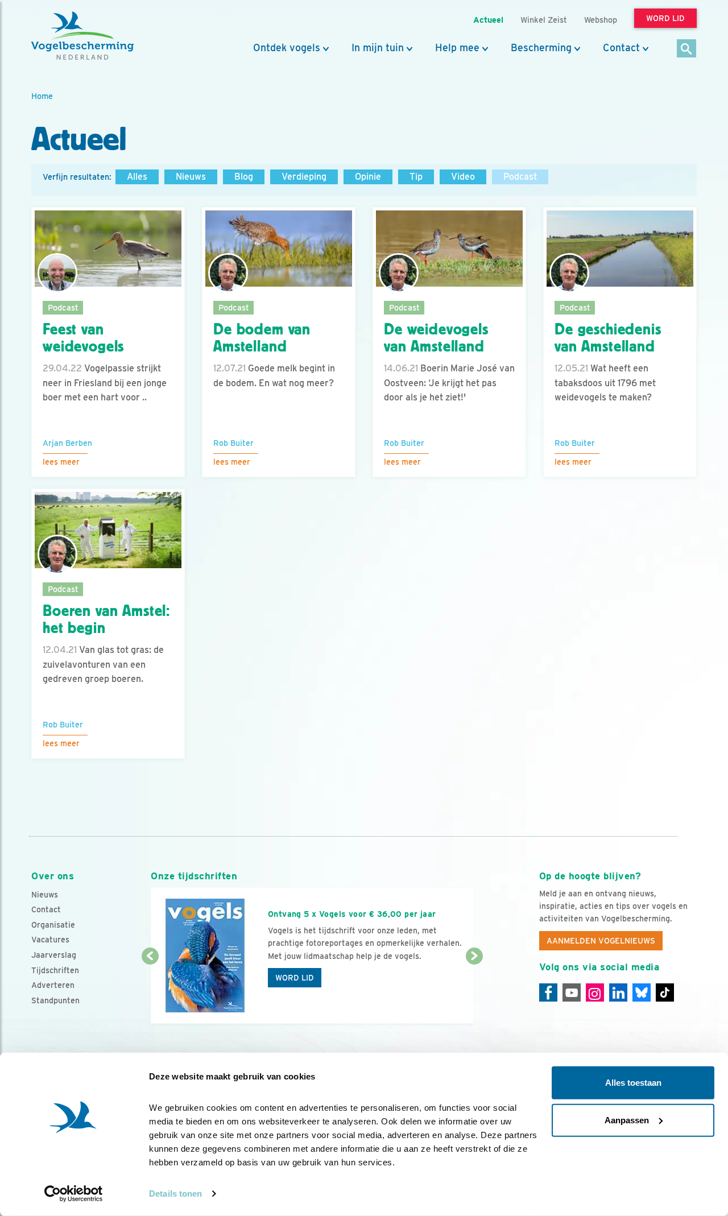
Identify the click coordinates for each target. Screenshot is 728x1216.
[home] (82, 35)
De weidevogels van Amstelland (436, 338)
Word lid (294, 977)
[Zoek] (687, 49)
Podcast (520, 176)
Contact (621, 47)
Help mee (457, 47)
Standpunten (55, 1000)
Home (42, 96)
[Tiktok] (665, 992)
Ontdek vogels (286, 47)
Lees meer (61, 461)
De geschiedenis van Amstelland (608, 338)
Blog (243, 176)
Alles (137, 176)
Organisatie (53, 924)
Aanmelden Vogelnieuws (601, 940)
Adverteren (53, 985)
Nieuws (191, 176)
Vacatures (50, 939)
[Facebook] (548, 992)
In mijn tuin (377, 47)
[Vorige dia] (150, 990)
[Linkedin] (618, 992)
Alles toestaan (633, 1082)
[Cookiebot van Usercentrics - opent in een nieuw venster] (73, 1193)
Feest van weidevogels (83, 338)
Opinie (368, 176)
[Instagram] (595, 992)
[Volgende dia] (474, 990)
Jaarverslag (53, 954)
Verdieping (304, 176)
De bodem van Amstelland (262, 338)
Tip (416, 176)
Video (463, 176)
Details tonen (175, 1193)
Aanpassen (627, 1119)
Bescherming (541, 47)
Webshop (600, 19)
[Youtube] (571, 992)
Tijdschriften (55, 970)
